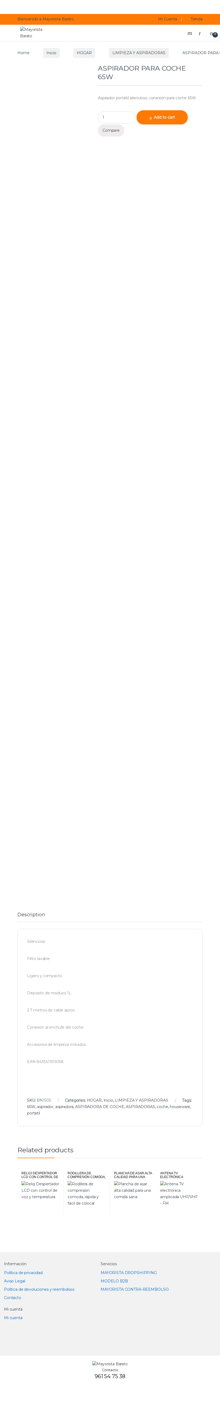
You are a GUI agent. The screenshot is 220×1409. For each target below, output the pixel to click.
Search (190, 33)
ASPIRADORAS (140, 1106)
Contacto (12, 1297)
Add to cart (164, 117)
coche (162, 1106)
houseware (180, 1106)
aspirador (45, 1106)
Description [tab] (31, 915)
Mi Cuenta (167, 19)
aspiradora (64, 1106)
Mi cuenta (13, 1317)
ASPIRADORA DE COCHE (99, 1106)
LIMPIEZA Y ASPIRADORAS (139, 52)
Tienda (197, 19)
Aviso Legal (14, 1281)
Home (23, 52)
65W (31, 1106)
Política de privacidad (23, 1272)
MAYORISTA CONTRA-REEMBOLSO (134, 1289)
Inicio (51, 52)
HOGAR (84, 52)
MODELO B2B (114, 1281)
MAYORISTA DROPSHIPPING (129, 1272)
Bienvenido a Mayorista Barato (45, 19)
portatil (33, 1113)
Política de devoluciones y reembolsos (39, 1289)
